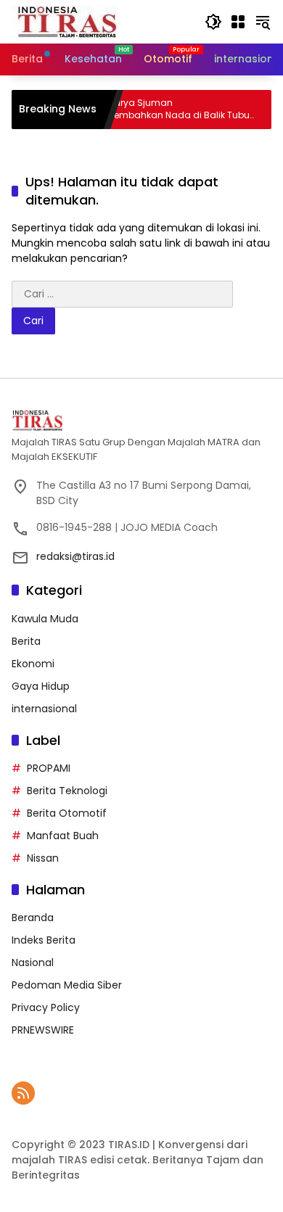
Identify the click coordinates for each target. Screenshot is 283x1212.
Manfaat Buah (63, 835)
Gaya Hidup (41, 686)
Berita (26, 641)
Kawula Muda (45, 618)
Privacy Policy (46, 1007)
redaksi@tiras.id (75, 556)
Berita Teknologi (67, 790)
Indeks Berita (43, 940)
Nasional (33, 962)
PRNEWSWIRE (43, 1030)
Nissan (43, 858)
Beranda (33, 917)
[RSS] (23, 1093)
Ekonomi (33, 663)
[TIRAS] (68, 21)
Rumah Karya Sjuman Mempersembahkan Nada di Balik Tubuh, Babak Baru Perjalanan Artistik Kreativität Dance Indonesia (153, 109)
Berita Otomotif (67, 813)
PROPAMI (48, 768)
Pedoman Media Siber (67, 985)
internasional (44, 708)
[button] (213, 21)
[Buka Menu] (238, 21)
